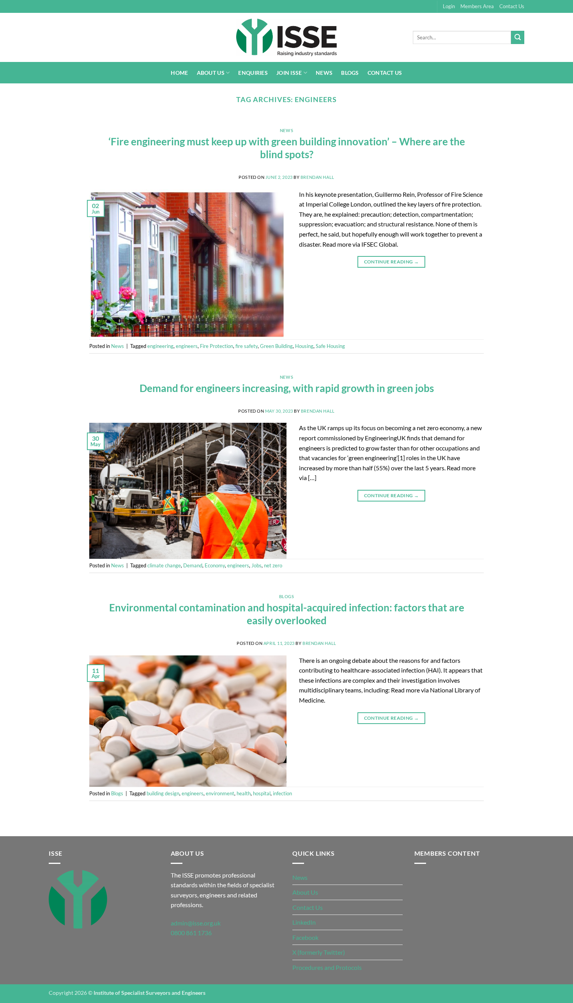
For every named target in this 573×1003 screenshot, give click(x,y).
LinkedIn (304, 922)
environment (220, 793)
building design (163, 793)
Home (179, 72)
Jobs (256, 565)
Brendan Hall (317, 177)
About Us (211, 72)
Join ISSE (289, 72)
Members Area (477, 6)
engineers (187, 346)
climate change (164, 565)
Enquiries (253, 72)
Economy (215, 565)
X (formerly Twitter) (318, 952)
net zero (273, 565)
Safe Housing (330, 346)
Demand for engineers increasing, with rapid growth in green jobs (287, 388)
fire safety (246, 346)
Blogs (350, 72)
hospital (262, 793)
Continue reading (391, 262)
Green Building (276, 346)
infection (282, 793)
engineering (160, 346)
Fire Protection (216, 346)
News (324, 72)
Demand (192, 565)
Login (449, 6)
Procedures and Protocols (327, 967)
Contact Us (511, 6)
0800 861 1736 (191, 932)
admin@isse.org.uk (196, 923)
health (244, 793)
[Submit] (517, 37)
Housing (304, 346)
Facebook (305, 937)
